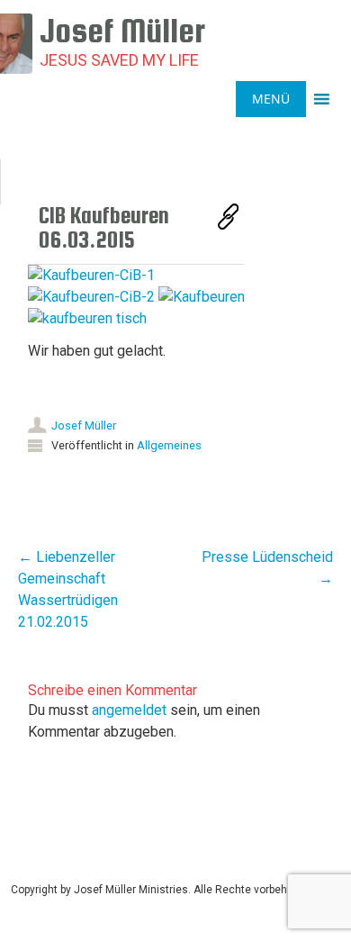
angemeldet (129, 710)
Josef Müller (83, 425)
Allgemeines (169, 445)
